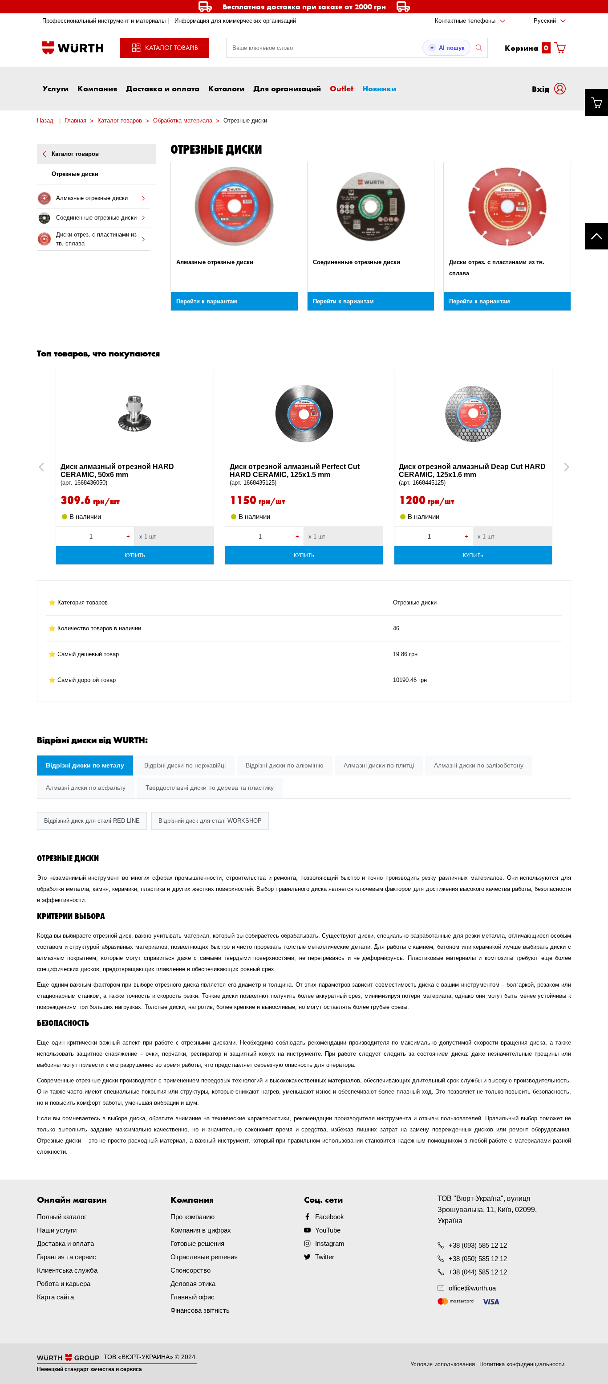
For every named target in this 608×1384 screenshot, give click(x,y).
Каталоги (226, 88)
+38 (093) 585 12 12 (478, 1245)
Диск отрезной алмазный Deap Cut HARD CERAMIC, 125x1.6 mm (472, 474)
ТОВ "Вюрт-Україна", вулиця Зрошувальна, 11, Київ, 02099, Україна (487, 1210)
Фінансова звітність (200, 1310)
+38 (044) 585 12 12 (478, 1272)
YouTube (327, 1230)
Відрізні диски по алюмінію (285, 765)
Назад (45, 120)
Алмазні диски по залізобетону (478, 765)
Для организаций (287, 88)
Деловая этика (192, 1283)
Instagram (330, 1243)
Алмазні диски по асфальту (86, 787)
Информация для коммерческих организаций (235, 20)
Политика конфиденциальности (521, 1364)
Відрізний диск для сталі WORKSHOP (210, 820)
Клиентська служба (67, 1270)
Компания (97, 88)
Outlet (341, 88)
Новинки (379, 88)
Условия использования (442, 1364)
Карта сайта (55, 1297)
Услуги (55, 88)
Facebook (329, 1217)
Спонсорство (190, 1270)
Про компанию (192, 1217)
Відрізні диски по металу (85, 765)
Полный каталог (61, 1217)
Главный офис (192, 1297)
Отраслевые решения (204, 1257)
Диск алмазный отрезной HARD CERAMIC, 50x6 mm (117, 474)
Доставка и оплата (162, 88)
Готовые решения (197, 1243)
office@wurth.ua (472, 1288)
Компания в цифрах (200, 1230)
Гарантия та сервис (66, 1257)
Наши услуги (57, 1230)
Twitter (324, 1257)
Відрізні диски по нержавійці (185, 765)
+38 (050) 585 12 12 (478, 1258)
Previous (51, 467)
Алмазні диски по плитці (379, 765)
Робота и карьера (63, 1283)
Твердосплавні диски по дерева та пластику (210, 787)
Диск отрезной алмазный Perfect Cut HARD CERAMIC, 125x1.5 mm (295, 474)
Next (562, 467)
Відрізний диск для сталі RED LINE (92, 820)
